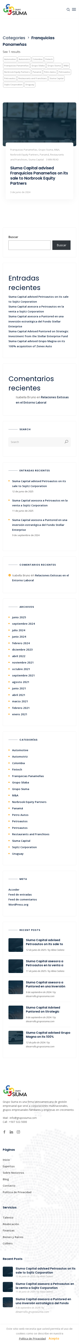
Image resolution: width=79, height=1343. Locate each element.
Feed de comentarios (22, 899)
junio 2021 (19, 688)
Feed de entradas (20, 894)
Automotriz (24, 59)
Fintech (49, 59)
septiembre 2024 (23, 623)
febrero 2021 (21, 708)
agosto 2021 (20, 682)
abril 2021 (18, 695)
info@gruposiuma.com (23, 1118)
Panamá (37, 72)
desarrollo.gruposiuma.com (40, 996)
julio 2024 (18, 630)
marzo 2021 (20, 701)
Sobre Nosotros (13, 1172)
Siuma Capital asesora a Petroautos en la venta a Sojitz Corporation (44, 965)
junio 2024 (19, 636)
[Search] (66, 442)
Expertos (9, 1166)
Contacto (9, 1185)
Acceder (13, 889)
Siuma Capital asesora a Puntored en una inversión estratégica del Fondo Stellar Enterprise (36, 321)
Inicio (6, 1159)
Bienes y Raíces (13, 1237)
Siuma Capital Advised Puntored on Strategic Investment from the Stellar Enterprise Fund (46, 1013)
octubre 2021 (21, 669)
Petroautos (64, 72)
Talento (8, 1217)
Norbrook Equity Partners (17, 72)
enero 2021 (19, 714)
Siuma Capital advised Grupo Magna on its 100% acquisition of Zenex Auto (48, 1037)
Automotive (10, 59)
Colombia (37, 59)
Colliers (8, 1243)
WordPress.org (18, 904)
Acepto (54, 1338)
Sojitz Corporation (13, 84)
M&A (66, 65)
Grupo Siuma (54, 65)
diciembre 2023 (22, 649)
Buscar (13, 237)
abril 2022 (18, 656)
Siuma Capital (57, 78)
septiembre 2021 (23, 675)
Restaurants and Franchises (32, 78)
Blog (6, 1179)
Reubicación (11, 1224)
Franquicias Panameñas (16, 65)
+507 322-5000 (18, 1122)
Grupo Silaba (38, 65)
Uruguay (29, 84)
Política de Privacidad (17, 1192)
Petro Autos (50, 72)
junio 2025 (19, 617)
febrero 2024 (21, 643)
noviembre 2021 (23, 662)
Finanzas (9, 1230)
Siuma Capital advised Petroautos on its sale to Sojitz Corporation (44, 944)
